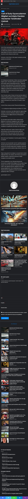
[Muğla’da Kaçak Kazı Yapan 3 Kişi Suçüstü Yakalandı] (7, 263)
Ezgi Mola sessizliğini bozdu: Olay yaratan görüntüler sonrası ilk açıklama (17, 416)
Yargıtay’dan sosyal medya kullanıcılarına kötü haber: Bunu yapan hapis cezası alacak (17, 388)
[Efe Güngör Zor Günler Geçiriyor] (5, 440)
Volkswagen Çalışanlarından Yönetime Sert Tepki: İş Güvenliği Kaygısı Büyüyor (17, 382)
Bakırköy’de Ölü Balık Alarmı (15, 66)
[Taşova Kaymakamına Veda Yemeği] (21, 237)
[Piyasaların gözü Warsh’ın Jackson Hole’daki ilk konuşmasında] (5, 423)
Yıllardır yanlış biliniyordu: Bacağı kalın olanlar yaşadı (17, 399)
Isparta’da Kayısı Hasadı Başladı (17, 433)
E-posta (3, 302)
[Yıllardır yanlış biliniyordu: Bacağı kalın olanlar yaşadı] (5, 400)
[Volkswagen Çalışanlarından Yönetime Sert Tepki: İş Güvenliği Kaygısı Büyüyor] (5, 382)
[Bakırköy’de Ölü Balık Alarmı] (4, 68)
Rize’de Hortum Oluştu (14, 72)
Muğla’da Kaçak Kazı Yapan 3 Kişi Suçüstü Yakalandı (6, 269)
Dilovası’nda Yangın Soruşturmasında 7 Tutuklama (17, 427)
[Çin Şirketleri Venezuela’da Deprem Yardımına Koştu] (5, 358)
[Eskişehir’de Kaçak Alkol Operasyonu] (7, 250)
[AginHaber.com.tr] (14, 4)
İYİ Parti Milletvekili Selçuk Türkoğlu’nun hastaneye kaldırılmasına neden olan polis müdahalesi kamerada (21, 262)
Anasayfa (4, 8)
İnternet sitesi (4, 307)
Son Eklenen (14, 323)
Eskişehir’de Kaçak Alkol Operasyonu (6, 255)
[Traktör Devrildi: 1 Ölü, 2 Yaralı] (7, 237)
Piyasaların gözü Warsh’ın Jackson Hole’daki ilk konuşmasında (18, 422)
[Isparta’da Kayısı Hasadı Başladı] (5, 434)
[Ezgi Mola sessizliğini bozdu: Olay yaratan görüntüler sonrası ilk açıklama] (5, 416)
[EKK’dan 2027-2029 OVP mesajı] (5, 411)
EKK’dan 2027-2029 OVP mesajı (17, 409)
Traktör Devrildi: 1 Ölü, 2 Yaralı (6, 242)
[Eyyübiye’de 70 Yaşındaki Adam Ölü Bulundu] (21, 250)
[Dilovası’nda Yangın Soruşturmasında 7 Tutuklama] (5, 428)
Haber (8, 8)
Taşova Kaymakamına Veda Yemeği (10, 1)
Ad (2, 297)
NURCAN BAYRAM (6, 24)
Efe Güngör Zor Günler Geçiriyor (17, 438)
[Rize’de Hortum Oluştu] (4, 73)
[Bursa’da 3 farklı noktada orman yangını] (5, 394)
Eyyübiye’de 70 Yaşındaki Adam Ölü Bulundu (20, 255)
